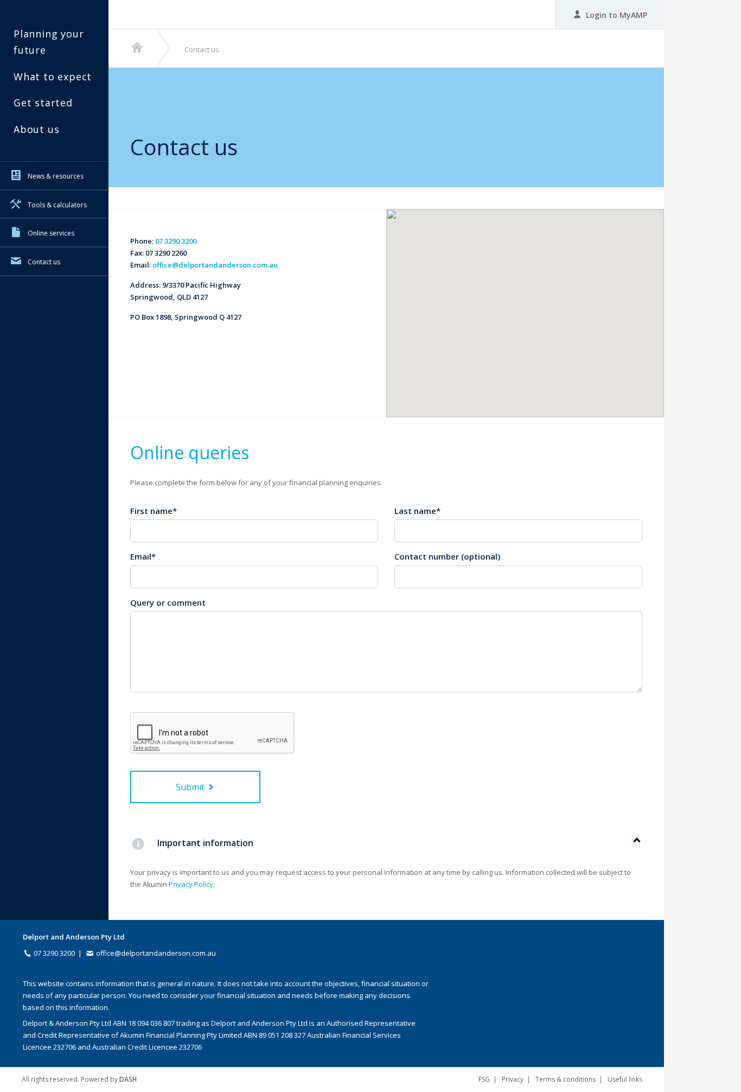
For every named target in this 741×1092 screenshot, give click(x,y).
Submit (191, 787)
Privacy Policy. (192, 884)
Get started (43, 102)
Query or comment (168, 602)
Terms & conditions (565, 1079)
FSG (484, 1079)
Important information (205, 843)
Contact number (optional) (447, 556)
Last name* (417, 510)
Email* (143, 556)
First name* (153, 510)
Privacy (512, 1079)
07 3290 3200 (175, 241)
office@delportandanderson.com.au (215, 265)
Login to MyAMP (615, 15)
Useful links (625, 1079)
